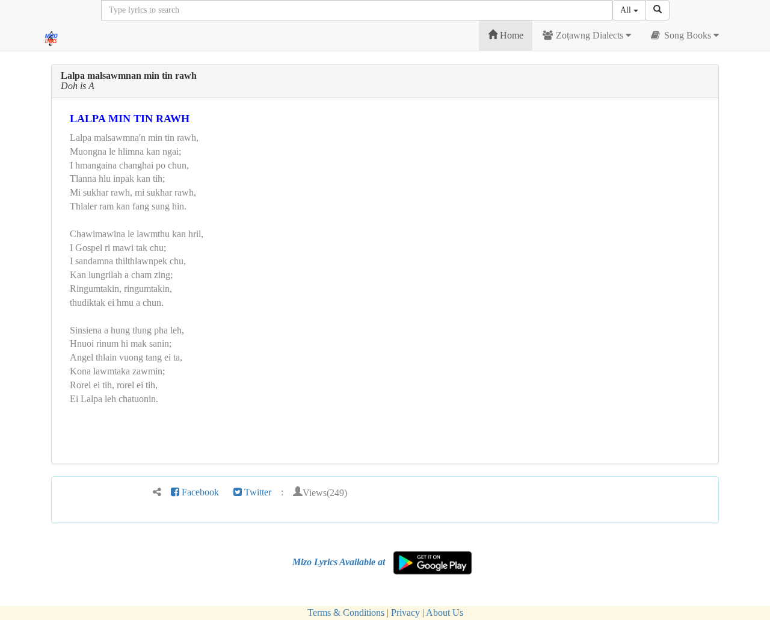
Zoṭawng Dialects (589, 35)
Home (510, 35)
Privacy (405, 612)
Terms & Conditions (345, 612)
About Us (444, 612)
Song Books (687, 35)
